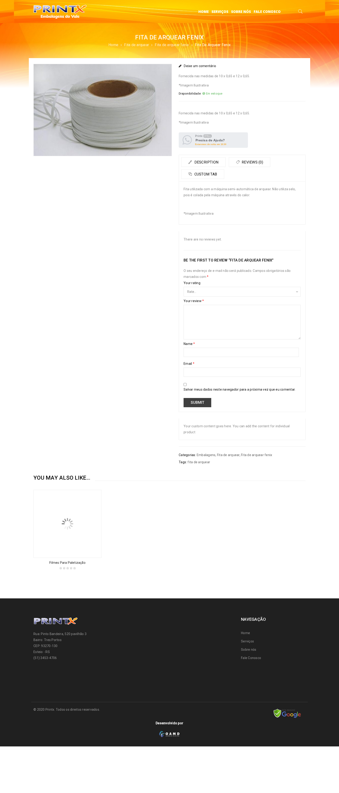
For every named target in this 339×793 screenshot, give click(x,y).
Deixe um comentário (200, 66)
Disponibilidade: (190, 93)
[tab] (203, 162)
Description (205, 162)
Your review (194, 301)
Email (189, 363)
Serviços (247, 641)
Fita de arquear (136, 45)
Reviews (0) (252, 162)
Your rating (192, 283)
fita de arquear (198, 462)
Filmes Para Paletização (67, 562)
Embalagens (206, 455)
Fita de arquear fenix (172, 45)
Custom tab (205, 174)
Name (189, 344)
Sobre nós (248, 649)
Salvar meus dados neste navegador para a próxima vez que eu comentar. (239, 389)
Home (113, 45)
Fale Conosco (251, 658)
